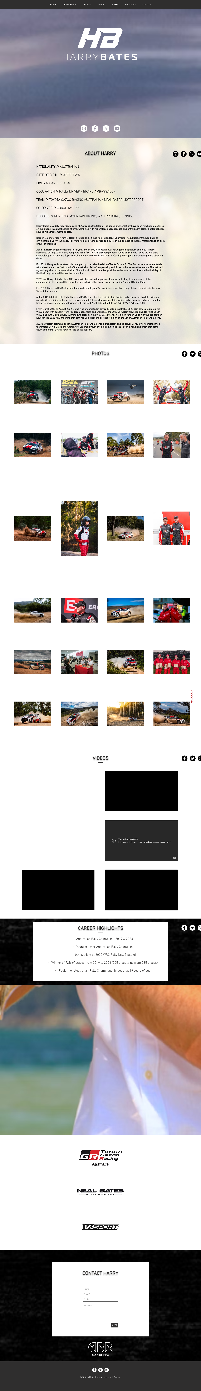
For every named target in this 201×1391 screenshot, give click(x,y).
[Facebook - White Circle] (95, 128)
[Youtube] (117, 128)
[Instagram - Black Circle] (175, 154)
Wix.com (117, 1377)
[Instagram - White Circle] (84, 128)
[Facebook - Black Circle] (184, 154)
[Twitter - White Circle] (192, 928)
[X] (106, 128)
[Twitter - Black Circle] (193, 354)
